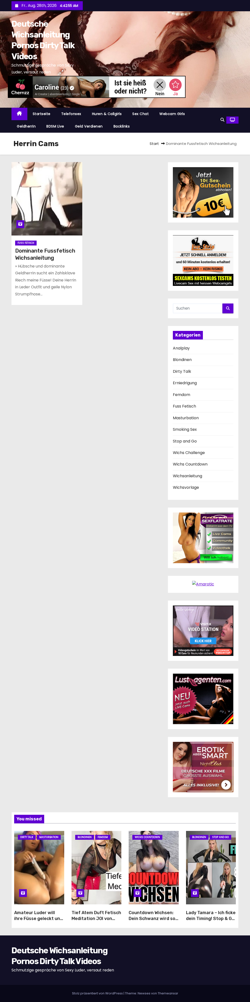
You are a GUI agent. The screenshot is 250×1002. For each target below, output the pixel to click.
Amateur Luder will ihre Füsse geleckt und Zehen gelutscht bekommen (38, 921)
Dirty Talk (182, 371)
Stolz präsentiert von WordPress (98, 993)
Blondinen (182, 359)
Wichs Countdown (190, 464)
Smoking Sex (185, 429)
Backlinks (122, 126)
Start (154, 143)
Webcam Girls (172, 113)
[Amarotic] (203, 584)
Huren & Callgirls (107, 113)
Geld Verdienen (89, 126)
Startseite (42, 113)
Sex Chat (140, 113)
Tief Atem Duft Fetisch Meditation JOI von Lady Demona (96, 918)
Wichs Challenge (189, 452)
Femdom (181, 394)
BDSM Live (55, 126)
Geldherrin (26, 126)
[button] (222, 120)
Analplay (181, 348)
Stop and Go (185, 441)
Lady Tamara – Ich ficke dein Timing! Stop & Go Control (211, 918)
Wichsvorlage (186, 487)
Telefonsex (71, 113)
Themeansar (168, 993)
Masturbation (186, 418)
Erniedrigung (185, 383)
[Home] (19, 114)
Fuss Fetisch (26, 243)
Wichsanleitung (187, 476)
